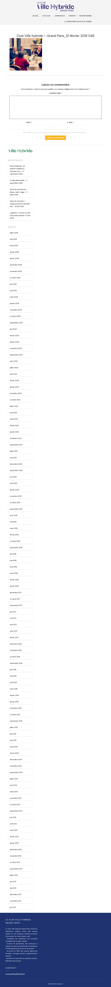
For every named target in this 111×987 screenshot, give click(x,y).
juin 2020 (13, 477)
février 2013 (14, 837)
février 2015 (14, 753)
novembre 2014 (16, 766)
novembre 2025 (16, 271)
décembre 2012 (16, 850)
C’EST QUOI (46, 16)
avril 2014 (13, 785)
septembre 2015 (16, 721)
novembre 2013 (15, 798)
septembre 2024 (16, 323)
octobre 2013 (15, 804)
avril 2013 (13, 824)
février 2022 (14, 425)
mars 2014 (14, 792)
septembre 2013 (16, 811)
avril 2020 (13, 483)
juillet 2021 (14, 451)
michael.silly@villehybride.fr (15, 974)
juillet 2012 (14, 875)
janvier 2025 (14, 303)
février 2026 (14, 252)
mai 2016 (13, 676)
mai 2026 (13, 239)
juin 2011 (13, 907)
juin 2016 (13, 670)
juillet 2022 (14, 406)
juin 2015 (13, 734)
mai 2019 (13, 522)
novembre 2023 (16, 348)
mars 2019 (14, 528)
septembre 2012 (16, 869)
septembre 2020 (16, 470)
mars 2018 (14, 573)
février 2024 (14, 336)
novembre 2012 (15, 856)
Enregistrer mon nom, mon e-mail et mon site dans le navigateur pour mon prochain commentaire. (56, 132)
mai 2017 (13, 618)
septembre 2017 (16, 605)
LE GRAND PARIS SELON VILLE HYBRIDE (78, 22)
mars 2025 (14, 297)
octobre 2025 (15, 278)
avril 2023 (13, 374)
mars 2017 (14, 631)
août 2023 (14, 361)
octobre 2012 (15, 862)
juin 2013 (13, 817)
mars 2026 (14, 246)
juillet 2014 (14, 779)
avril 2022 (13, 413)
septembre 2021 (16, 445)
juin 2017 (13, 612)
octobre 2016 (15, 657)
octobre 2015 (15, 715)
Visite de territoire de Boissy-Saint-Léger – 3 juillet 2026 (19, 192)
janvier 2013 (14, 843)
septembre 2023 (16, 355)
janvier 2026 (14, 258)
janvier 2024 (14, 342)
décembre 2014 (16, 759)
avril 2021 (13, 458)
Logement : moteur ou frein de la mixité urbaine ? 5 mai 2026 (20, 215)
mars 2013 (14, 830)
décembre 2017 (16, 593)
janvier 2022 (14, 432)
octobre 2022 (15, 400)
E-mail (70, 122)
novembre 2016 (15, 650)
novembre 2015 (15, 708)
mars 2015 (14, 747)
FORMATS (72, 16)
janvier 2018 (14, 586)
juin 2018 (13, 554)
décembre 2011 (15, 894)
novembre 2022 (16, 393)
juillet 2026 (14, 233)
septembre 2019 (16, 509)
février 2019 (14, 535)
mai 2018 (13, 560)
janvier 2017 (14, 637)
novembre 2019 (15, 496)
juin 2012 (13, 882)
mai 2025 (13, 291)
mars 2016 (14, 689)
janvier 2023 (14, 387)
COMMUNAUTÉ (59, 16)
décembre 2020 (16, 464)
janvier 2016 (14, 702)
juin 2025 (13, 284)
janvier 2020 (14, 490)
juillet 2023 (14, 368)
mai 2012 (13, 888)
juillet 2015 (14, 727)
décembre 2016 (16, 644)
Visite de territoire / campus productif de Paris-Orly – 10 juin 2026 (20, 204)
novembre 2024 (16, 310)
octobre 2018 (15, 541)
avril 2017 (13, 625)
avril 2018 (13, 567)
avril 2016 (13, 682)
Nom (29, 122)
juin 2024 (13, 329)
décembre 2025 (16, 265)
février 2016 (14, 695)
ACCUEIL (35, 16)
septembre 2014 (16, 772)
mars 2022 (14, 419)
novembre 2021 (15, 438)
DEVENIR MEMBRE (85, 16)
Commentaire (55, 93)
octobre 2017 (15, 599)
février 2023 (14, 380)
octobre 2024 (15, 316)
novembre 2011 (15, 901)
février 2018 (14, 580)
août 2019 (13, 515)
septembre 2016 (16, 663)
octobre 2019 (15, 503)
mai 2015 (13, 740)
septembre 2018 (16, 548)
